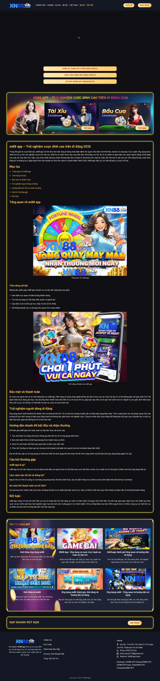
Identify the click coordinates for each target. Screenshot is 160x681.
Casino (50, 5)
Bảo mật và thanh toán (21, 180)
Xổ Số (82, 5)
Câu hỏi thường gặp (20, 192)
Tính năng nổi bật (19, 176)
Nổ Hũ (64, 5)
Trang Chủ (40, 5)
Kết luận (15, 196)
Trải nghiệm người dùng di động (25, 184)
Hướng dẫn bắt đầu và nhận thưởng (26, 188)
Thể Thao (73, 5)
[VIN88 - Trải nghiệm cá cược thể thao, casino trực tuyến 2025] (20, 5)
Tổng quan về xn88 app (21, 171)
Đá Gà (58, 5)
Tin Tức (89, 5)
